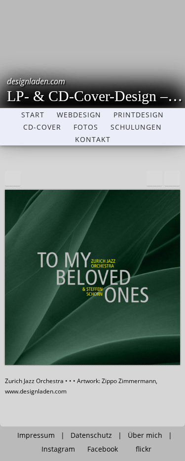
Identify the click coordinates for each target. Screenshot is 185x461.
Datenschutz (91, 435)
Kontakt (93, 139)
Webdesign (79, 115)
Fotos (86, 127)
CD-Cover (42, 127)
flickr (143, 449)
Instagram (58, 449)
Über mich (145, 435)
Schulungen (136, 127)
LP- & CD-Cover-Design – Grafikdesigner (96, 90)
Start (32, 115)
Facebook (102, 449)
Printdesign (138, 115)
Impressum (36, 435)
